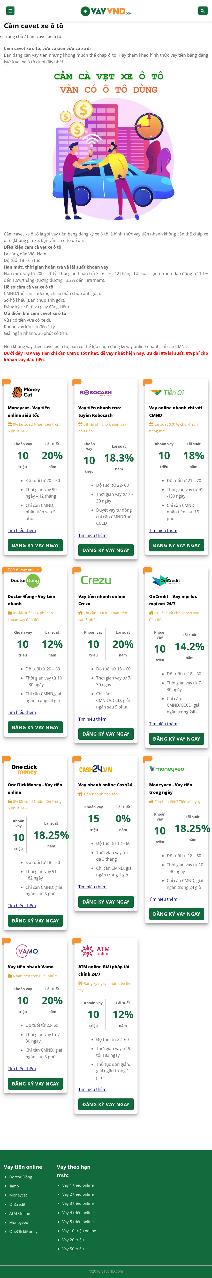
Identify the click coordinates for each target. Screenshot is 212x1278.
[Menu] (10, 10)
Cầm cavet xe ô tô (44, 36)
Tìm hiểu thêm (22, 530)
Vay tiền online (23, 1166)
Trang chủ (14, 36)
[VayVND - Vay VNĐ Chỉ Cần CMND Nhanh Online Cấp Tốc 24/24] (106, 10)
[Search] (203, 10)
